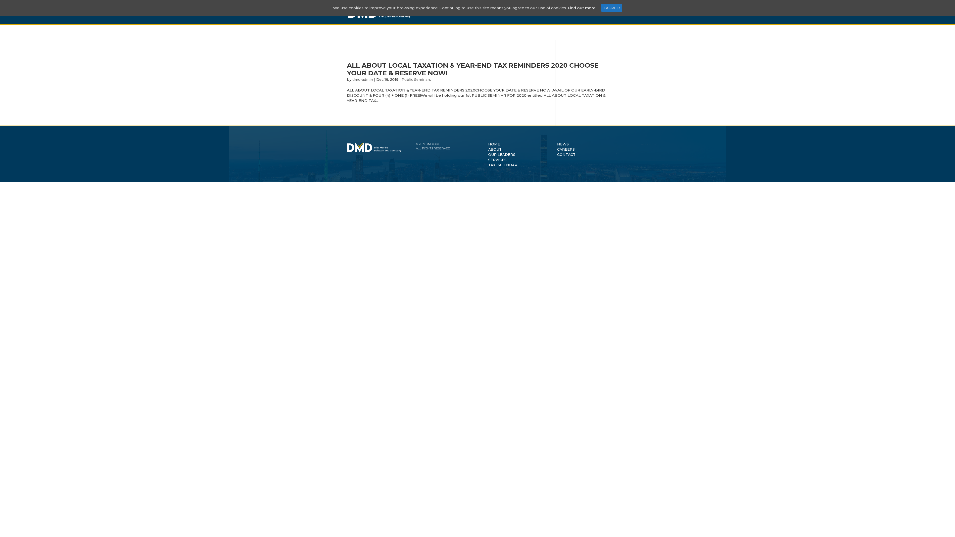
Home (439, 12)
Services (517, 12)
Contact (587, 12)
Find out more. (582, 7)
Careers (561, 12)
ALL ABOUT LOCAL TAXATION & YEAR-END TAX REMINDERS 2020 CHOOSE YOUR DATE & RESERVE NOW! (473, 69)
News (539, 12)
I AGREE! (612, 7)
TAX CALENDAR (502, 165)
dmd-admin (362, 79)
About (459, 12)
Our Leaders (487, 12)
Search (605, 16)
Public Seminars (416, 79)
